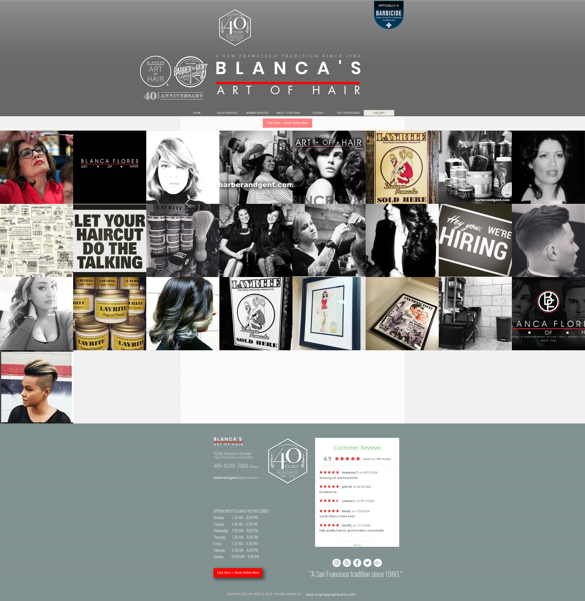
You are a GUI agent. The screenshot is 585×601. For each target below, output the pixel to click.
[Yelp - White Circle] (347, 563)
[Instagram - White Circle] (336, 563)
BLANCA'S (292, 68)
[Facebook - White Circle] (357, 563)
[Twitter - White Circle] (367, 563)
